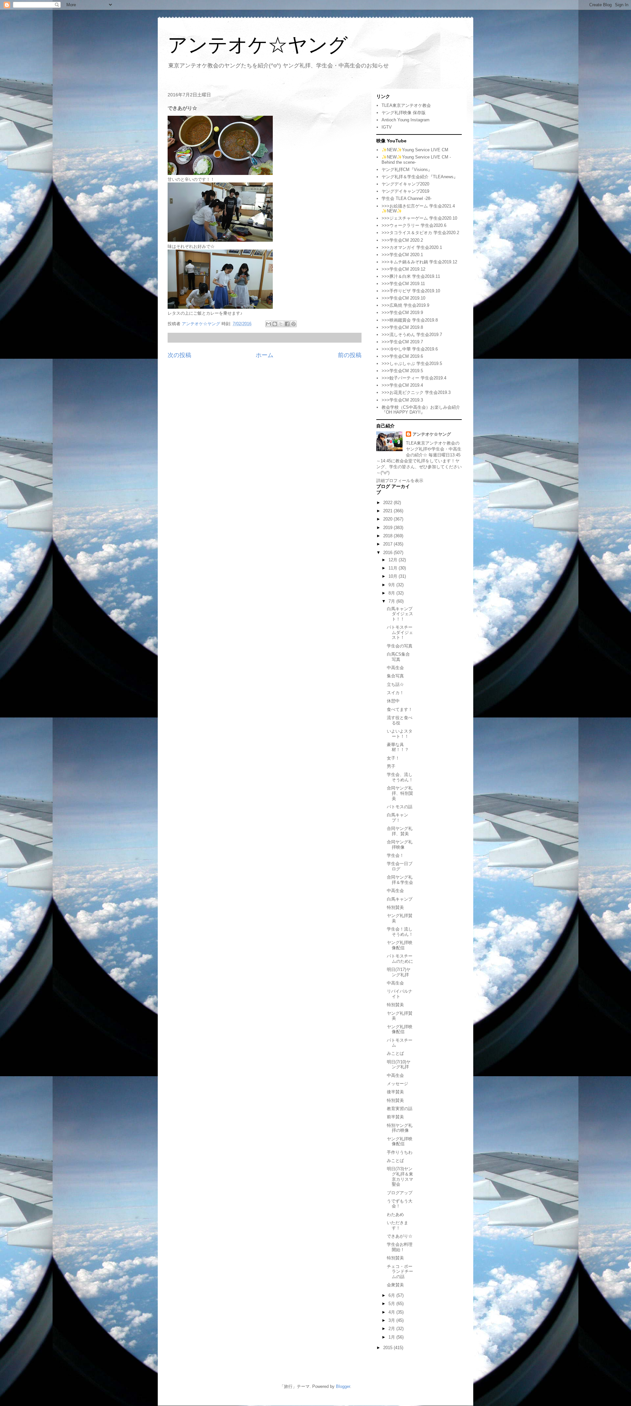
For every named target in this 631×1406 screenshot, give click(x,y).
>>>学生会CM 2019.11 (403, 283)
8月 (392, 593)
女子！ (393, 758)
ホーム (264, 355)
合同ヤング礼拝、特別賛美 (400, 793)
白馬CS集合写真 (398, 657)
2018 (388, 535)
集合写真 (395, 675)
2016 (388, 552)
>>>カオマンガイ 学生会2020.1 (412, 247)
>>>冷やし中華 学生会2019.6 (410, 349)
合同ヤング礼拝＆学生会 (400, 880)
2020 (388, 519)
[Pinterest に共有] (293, 324)
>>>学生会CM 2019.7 (402, 341)
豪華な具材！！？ (398, 747)
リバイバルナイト (399, 994)
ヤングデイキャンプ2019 (405, 191)
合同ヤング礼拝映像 (399, 844)
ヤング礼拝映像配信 (399, 945)
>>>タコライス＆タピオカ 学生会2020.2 (420, 232)
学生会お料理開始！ (399, 1247)
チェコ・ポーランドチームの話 (400, 1271)
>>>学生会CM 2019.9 (402, 312)
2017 (388, 544)
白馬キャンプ (399, 899)
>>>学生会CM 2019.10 (403, 298)
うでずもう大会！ (399, 1204)
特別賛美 (395, 907)
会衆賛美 (395, 1284)
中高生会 (395, 667)
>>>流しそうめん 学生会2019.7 (412, 334)
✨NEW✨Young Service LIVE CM (415, 149)
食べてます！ (399, 709)
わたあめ (395, 1214)
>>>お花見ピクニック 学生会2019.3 (416, 392)
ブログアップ (399, 1192)
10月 (393, 576)
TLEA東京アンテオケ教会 (406, 105)
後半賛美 (395, 1091)
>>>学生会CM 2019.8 (402, 327)
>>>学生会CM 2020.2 (402, 240)
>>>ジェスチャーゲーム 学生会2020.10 (419, 218)
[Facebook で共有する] (287, 324)
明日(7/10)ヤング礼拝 (398, 1064)
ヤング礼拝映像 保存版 (404, 112)
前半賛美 (395, 1116)
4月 (392, 1312)
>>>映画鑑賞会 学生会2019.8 (410, 320)
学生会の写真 (399, 645)
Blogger (343, 1386)
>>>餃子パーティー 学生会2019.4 (414, 378)
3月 (392, 1320)
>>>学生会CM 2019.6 (402, 356)
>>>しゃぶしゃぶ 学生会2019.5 (412, 363)
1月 (392, 1337)
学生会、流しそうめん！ (400, 777)
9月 (392, 584)
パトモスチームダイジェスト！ (400, 632)
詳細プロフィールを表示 (399, 480)
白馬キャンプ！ (397, 817)
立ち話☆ (395, 684)
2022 (388, 502)
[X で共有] (281, 324)
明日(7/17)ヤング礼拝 (398, 972)
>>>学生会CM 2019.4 (402, 385)
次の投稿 (179, 355)
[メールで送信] (268, 324)
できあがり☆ (399, 1236)
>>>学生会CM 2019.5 (402, 370)
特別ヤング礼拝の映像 (399, 1128)
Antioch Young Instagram (406, 119)
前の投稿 (350, 355)
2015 (388, 1347)
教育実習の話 (399, 1108)
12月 (393, 559)
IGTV (387, 127)
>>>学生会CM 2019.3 (402, 400)
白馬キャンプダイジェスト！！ (400, 613)
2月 (392, 1328)
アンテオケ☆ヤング (258, 45)
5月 (392, 1303)
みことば (395, 1053)
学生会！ (395, 855)
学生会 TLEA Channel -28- (407, 198)
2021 (388, 510)
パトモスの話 (399, 806)
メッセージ (397, 1083)
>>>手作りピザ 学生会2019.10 (411, 290)
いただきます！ (397, 1225)
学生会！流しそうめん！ (400, 932)
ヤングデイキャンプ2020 (405, 184)
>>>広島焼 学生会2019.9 (405, 305)
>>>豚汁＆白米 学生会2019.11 (411, 276)
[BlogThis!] (274, 324)
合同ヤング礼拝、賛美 (399, 831)
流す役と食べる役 (399, 720)
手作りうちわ (399, 1152)
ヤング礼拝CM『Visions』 (407, 169)
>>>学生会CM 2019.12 (403, 269)
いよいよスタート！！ (399, 734)
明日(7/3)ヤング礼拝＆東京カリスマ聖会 (400, 1176)
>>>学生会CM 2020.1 (402, 254)
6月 (392, 1295)
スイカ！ (395, 692)
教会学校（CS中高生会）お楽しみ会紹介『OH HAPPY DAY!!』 (421, 410)
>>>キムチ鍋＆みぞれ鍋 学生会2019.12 (419, 261)
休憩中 (393, 700)
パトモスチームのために (400, 959)
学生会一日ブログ (399, 866)
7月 (392, 601)
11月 (393, 568)
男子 (391, 766)
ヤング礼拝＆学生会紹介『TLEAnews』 (420, 176)
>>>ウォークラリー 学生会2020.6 (414, 225)
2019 (388, 527)
